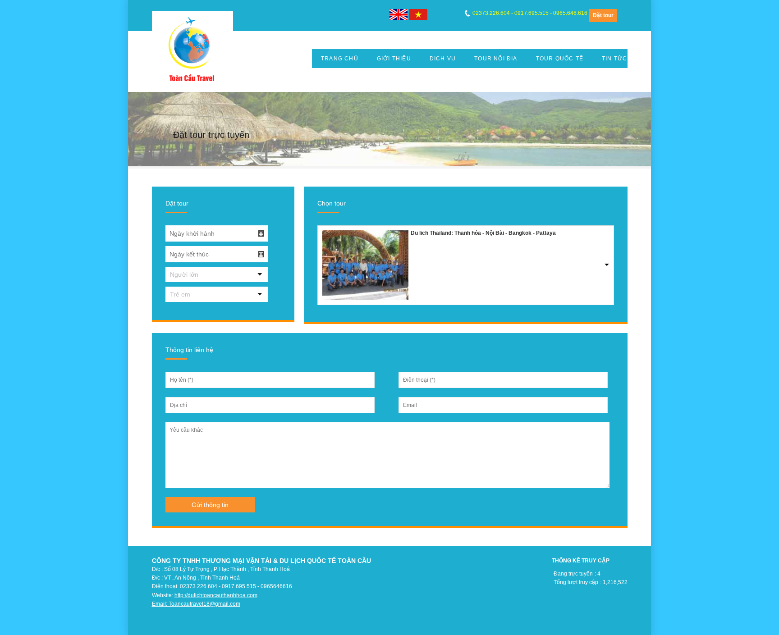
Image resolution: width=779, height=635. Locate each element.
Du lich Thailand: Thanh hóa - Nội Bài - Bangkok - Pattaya (483, 233)
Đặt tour (603, 15)
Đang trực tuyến (573, 574)
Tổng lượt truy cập (576, 582)
